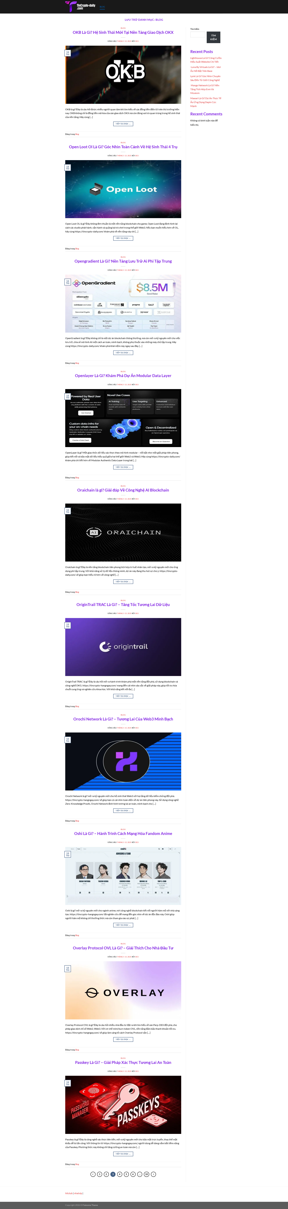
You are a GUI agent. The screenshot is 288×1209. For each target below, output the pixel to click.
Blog (102, 7)
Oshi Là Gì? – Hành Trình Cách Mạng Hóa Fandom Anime (123, 833)
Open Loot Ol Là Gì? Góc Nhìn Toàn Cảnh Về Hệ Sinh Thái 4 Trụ (123, 147)
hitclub (68, 1193)
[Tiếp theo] (153, 1174)
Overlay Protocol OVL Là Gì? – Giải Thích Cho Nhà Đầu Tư (123, 948)
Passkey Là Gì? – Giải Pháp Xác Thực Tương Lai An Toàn (123, 1062)
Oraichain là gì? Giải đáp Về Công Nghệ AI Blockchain (123, 490)
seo (137, 41)
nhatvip (78, 1193)
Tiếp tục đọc (123, 124)
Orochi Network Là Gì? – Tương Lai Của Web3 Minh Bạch (123, 719)
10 (146, 1174)
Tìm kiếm (194, 29)
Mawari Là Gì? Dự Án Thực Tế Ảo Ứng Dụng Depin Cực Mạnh (205, 102)
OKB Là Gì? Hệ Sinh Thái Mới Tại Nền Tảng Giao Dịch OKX (123, 32)
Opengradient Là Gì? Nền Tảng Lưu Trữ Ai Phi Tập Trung (123, 261)
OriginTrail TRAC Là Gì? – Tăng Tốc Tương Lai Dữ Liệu (123, 604)
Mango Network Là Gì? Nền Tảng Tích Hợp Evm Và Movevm (204, 89)
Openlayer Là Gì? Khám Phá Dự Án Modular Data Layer (123, 375)
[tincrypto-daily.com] (80, 6)
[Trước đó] (93, 1174)
